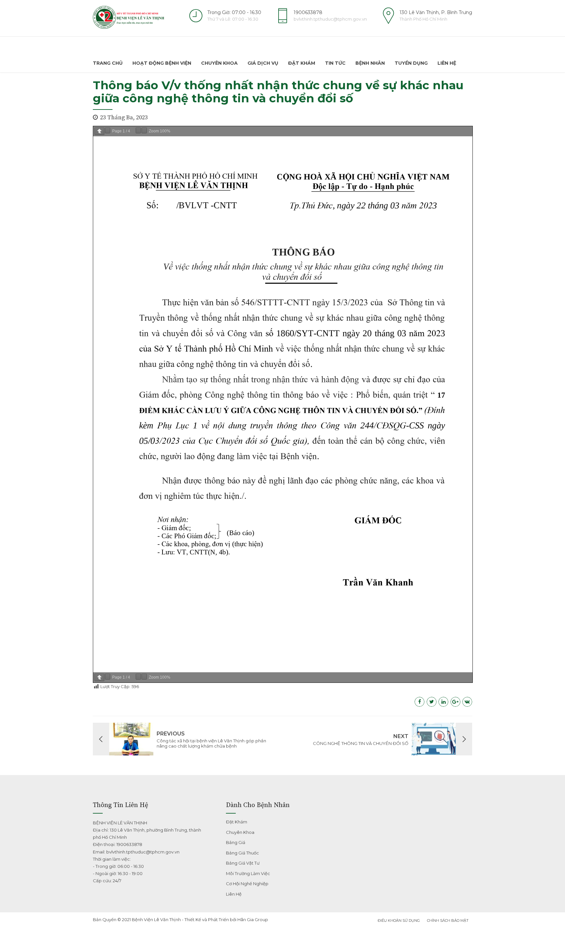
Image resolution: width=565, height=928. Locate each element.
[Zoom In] (144, 130)
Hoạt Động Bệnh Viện (161, 63)
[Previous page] (99, 131)
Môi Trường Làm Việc (248, 873)
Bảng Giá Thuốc (242, 852)
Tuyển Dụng (411, 63)
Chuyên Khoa (219, 63)
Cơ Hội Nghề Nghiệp (247, 883)
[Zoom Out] (138, 130)
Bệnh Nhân (370, 63)
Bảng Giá (235, 842)
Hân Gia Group (252, 919)
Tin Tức (335, 63)
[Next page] (107, 130)
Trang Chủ (108, 63)
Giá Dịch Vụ (263, 63)
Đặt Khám (301, 63)
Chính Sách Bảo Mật (448, 920)
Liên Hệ (446, 63)
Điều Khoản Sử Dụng (399, 920)
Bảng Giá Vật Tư (243, 863)
